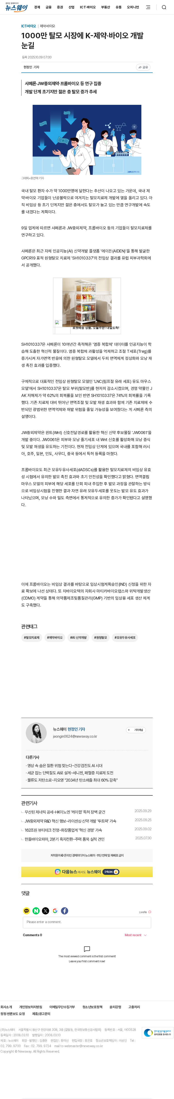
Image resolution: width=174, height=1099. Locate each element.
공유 (145, 67)
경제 (37, 7)
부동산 (105, 7)
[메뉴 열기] (148, 7)
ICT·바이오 (88, 7)
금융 (49, 7)
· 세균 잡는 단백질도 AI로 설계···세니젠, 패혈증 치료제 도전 (69, 772)
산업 (72, 7)
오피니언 (133, 7)
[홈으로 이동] (16, 7)
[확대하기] (87, 108)
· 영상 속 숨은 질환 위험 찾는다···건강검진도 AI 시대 (64, 765)
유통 (119, 7)
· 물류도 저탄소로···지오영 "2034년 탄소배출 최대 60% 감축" (71, 780)
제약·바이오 (47, 26)
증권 (60, 7)
